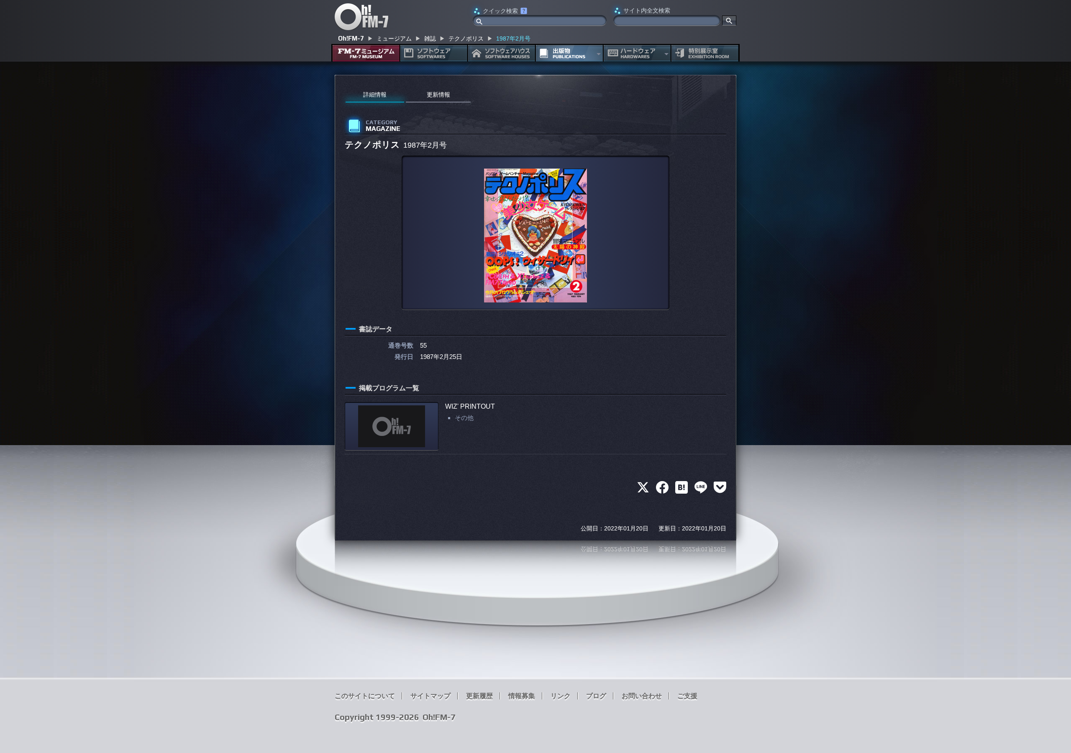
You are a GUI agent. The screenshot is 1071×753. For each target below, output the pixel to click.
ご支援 (687, 695)
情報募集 (521, 695)
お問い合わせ (642, 695)
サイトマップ (430, 695)
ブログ (596, 695)
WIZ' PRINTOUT (470, 406)
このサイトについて (365, 695)
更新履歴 (479, 695)
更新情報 (438, 94)
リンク (561, 695)
